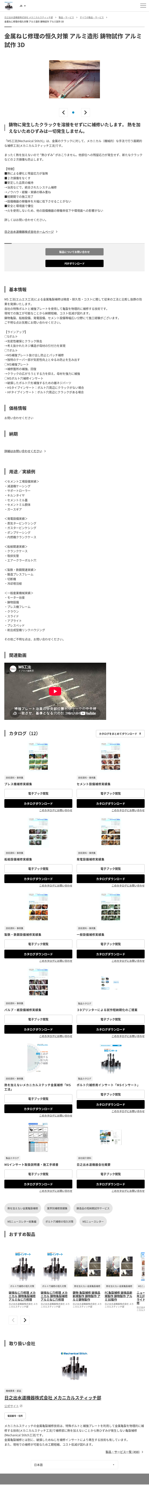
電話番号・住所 (15, 1416)
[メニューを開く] (143, 5)
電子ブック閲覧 (38, 793)
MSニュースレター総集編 (21, 1221)
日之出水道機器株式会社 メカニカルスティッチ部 (52, 1397)
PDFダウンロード (75, 263)
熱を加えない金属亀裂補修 (22, 1208)
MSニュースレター (93, 1221)
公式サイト (11, 1406)
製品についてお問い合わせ (74, 252)
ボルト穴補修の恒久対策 (59, 1221)
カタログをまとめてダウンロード (118, 733)
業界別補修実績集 (57, 1208)
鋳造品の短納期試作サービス (93, 1208)
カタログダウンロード (38, 803)
